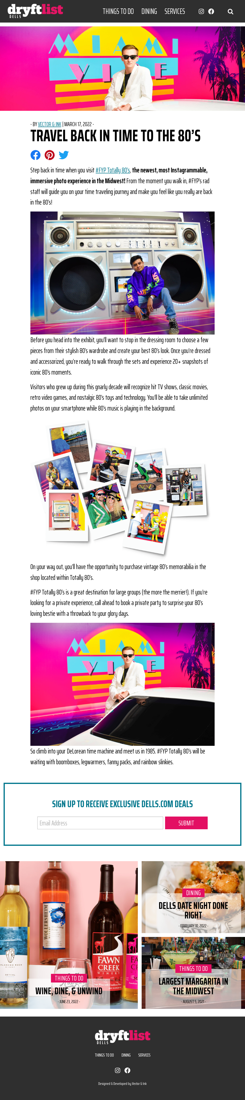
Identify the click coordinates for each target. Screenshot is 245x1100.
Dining (149, 11)
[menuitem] (118, 11)
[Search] (230, 11)
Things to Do (118, 11)
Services (175, 11)
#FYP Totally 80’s (113, 170)
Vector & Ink (49, 124)
